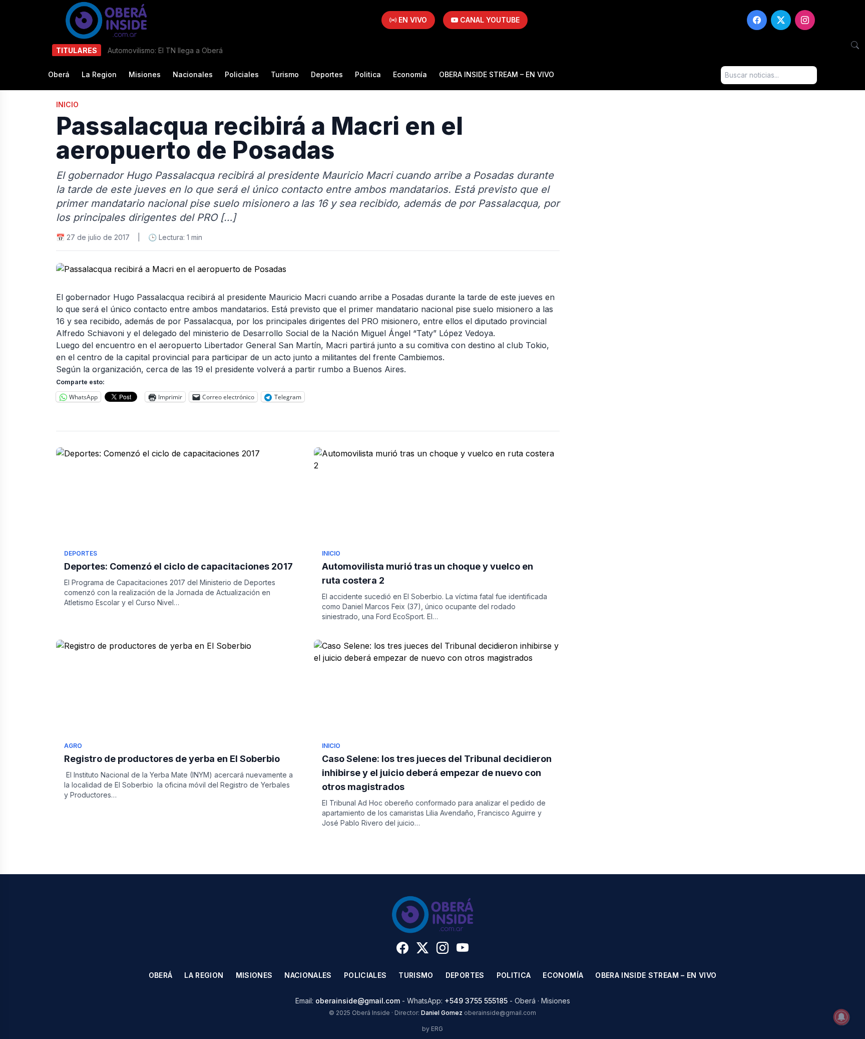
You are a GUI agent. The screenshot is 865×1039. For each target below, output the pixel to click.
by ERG (432, 1028)
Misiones (145, 74)
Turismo (285, 74)
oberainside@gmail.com (357, 1000)
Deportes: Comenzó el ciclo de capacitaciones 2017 (178, 566)
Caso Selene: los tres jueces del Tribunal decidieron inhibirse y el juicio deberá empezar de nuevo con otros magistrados (437, 772)
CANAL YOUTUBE (489, 20)
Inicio (67, 104)
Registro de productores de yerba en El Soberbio (172, 758)
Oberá (59, 74)
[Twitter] (781, 20)
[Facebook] (757, 20)
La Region (99, 74)
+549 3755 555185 (476, 1000)
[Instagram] (805, 20)
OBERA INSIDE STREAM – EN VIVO (496, 74)
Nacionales (193, 74)
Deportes (327, 74)
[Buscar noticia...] (855, 45)
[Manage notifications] (841, 1017)
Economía (410, 74)
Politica (368, 74)
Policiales (242, 74)
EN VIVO (411, 20)
